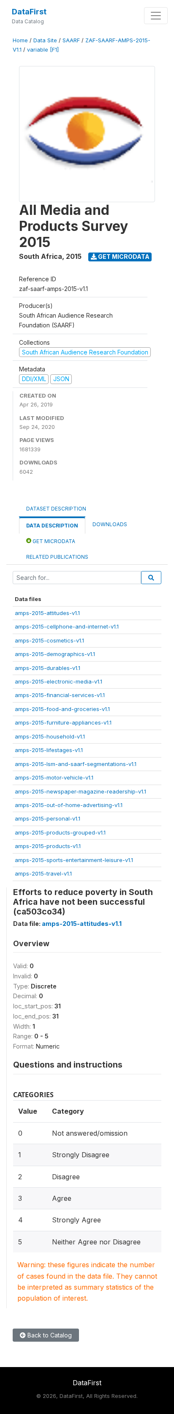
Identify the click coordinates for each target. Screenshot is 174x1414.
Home (20, 40)
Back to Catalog (49, 1335)
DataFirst (29, 11)
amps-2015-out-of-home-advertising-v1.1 (68, 805)
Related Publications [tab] (57, 557)
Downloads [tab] (109, 524)
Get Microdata (123, 256)
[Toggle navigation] (156, 15)
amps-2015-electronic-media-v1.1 (58, 681)
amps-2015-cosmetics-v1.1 (49, 640)
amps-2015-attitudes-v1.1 (47, 613)
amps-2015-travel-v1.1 (43, 873)
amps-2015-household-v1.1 (50, 736)
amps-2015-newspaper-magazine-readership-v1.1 (80, 791)
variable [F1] (43, 50)
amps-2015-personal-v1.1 (47, 818)
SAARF (71, 40)
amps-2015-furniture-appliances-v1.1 (63, 722)
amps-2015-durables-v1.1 (47, 667)
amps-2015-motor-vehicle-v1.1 (54, 777)
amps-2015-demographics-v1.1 (55, 654)
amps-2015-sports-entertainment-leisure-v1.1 (74, 860)
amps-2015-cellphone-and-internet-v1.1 (67, 626)
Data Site (45, 40)
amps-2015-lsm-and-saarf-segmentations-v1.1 (75, 764)
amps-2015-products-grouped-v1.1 (60, 832)
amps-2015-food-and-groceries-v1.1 (62, 709)
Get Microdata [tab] (53, 541)
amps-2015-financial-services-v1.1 (60, 695)
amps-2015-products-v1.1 (48, 846)
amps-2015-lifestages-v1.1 (49, 750)
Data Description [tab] (52, 525)
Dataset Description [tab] (56, 508)
